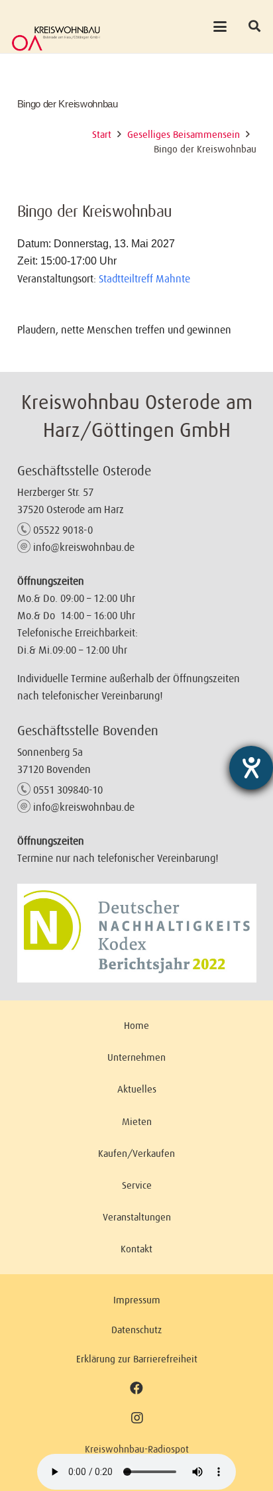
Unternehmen (136, 1057)
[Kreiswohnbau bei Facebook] (136, 1388)
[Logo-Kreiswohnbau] (56, 38)
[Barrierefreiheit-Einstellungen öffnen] (251, 768)
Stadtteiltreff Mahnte (144, 278)
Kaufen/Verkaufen (136, 1153)
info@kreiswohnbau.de (84, 547)
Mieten (137, 1121)
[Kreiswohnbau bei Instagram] (136, 1418)
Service (137, 1185)
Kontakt (136, 1248)
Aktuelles (136, 1089)
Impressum (136, 1299)
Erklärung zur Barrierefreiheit (136, 1358)
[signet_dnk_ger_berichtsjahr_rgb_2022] (137, 933)
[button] (220, 26)
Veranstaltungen (137, 1217)
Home (136, 1025)
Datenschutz (136, 1329)
